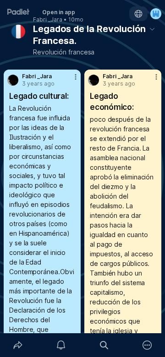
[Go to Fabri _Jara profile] (12, 80)
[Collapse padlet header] (152, 29)
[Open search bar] (104, 345)
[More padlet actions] (147, 345)
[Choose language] (138, 13)
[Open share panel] (18, 345)
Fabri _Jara (47, 19)
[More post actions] (70, 80)
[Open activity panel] (61, 345)
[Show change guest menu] (155, 14)
